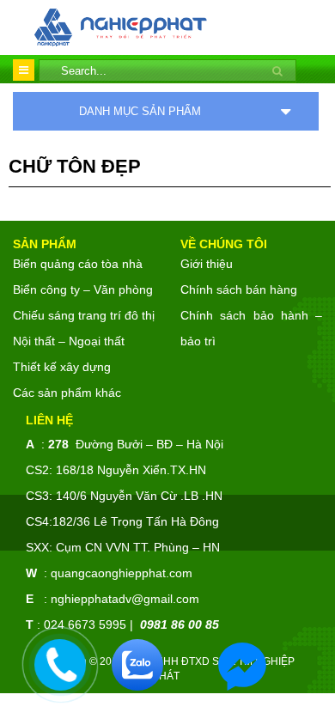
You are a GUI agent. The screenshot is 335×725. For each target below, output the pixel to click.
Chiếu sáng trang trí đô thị (84, 315)
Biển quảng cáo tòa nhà (78, 264)
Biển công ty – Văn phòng (83, 289)
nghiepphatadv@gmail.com (125, 599)
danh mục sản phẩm (140, 111)
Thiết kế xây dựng (62, 367)
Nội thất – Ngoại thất (69, 341)
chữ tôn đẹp (75, 166)
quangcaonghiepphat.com (121, 573)
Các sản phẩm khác (67, 392)
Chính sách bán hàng (238, 289)
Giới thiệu (206, 264)
